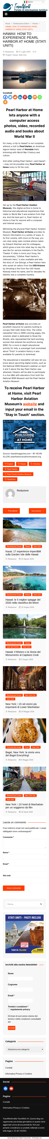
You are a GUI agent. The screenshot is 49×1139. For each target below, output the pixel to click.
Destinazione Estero (14, 546)
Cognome (12, 984)
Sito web (7, 875)
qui (9, 1022)
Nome (6, 852)
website (30, 404)
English (9, 55)
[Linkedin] (20, 97)
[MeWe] (30, 97)
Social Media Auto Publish (15, 1138)
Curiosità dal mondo (14, 747)
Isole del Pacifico (13, 647)
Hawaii (15, 55)
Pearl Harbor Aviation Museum (19, 474)
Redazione (9, 52)
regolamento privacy (20, 1009)
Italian (30, 2)
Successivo (36, 511)
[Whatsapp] (39, 97)
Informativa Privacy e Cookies (18, 1074)
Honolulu (36, 464)
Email (6, 864)
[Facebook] (5, 97)
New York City (30, 695)
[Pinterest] (25, 97)
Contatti (8, 1068)
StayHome (11, 479)
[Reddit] (15, 97)
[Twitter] (10, 97)
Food (27, 747)
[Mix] (35, 97)
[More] (5, 102)
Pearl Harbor (12, 469)
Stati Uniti (22, 55)
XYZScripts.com (37, 1138)
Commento (8, 837)
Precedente (12, 511)
